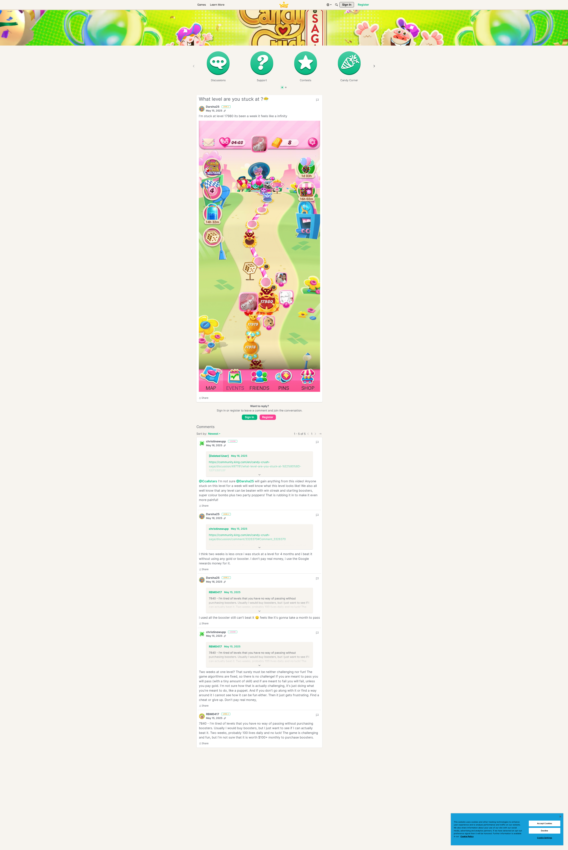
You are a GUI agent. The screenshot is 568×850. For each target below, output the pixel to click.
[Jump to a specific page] (320, 433)
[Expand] (259, 475)
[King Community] (283, 5)
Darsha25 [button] (212, 106)
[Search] (336, 4)
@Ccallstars (208, 481)
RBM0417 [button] (215, 592)
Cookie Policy (467, 836)
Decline (544, 830)
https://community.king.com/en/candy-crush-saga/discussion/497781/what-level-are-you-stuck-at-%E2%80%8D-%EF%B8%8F (255, 466)
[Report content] (317, 100)
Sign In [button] (249, 417)
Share (203, 398)
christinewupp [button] (216, 441)
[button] (202, 109)
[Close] (560, 816)
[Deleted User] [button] (219, 456)
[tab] (282, 87)
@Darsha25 (245, 481)
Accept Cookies (544, 823)
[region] (507, 829)
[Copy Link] (224, 111)
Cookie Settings (544, 838)
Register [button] (267, 417)
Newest (213, 434)
